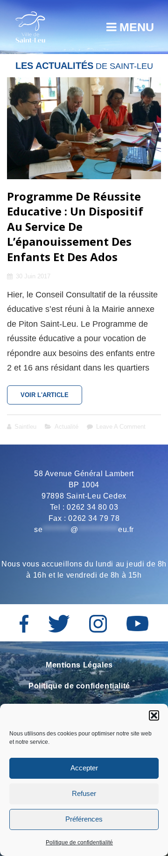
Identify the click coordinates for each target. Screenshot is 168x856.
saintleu (25, 426)
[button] (154, 715)
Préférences (84, 819)
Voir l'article (51, 398)
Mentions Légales (79, 665)
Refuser (84, 793)
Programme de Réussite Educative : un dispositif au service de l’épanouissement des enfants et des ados (75, 227)
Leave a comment (121, 426)
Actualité (66, 426)
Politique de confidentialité (79, 842)
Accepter (84, 768)
